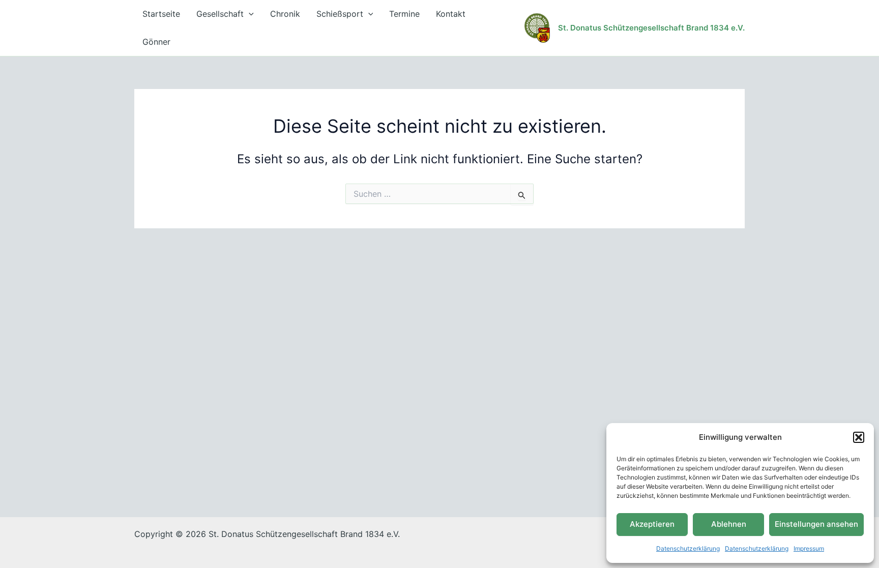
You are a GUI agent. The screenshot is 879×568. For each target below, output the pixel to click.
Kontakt (450, 14)
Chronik (285, 14)
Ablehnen (728, 524)
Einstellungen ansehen (816, 524)
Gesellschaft (220, 14)
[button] (859, 437)
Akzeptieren (652, 524)
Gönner (156, 42)
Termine (404, 14)
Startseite (161, 14)
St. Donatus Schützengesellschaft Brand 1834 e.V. (651, 28)
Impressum (809, 548)
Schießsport (339, 14)
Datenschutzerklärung (688, 548)
